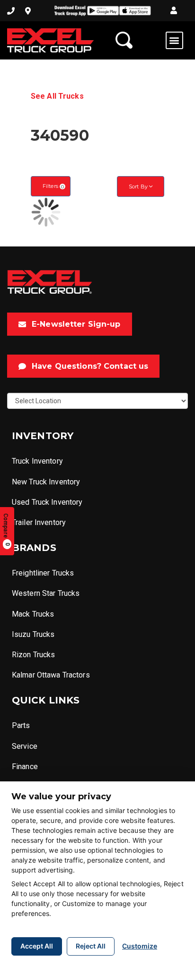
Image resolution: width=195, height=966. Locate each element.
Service (24, 746)
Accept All (36, 946)
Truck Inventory (37, 461)
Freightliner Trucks (43, 572)
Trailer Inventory (39, 522)
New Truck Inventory (46, 481)
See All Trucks (57, 96)
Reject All (91, 946)
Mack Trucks (33, 614)
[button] (173, 11)
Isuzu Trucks (33, 634)
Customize (139, 946)
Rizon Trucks (33, 654)
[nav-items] (11, 11)
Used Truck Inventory (47, 502)
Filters (53, 186)
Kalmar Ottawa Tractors (51, 674)
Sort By (139, 186)
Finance (25, 766)
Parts (21, 725)
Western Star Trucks (46, 593)
